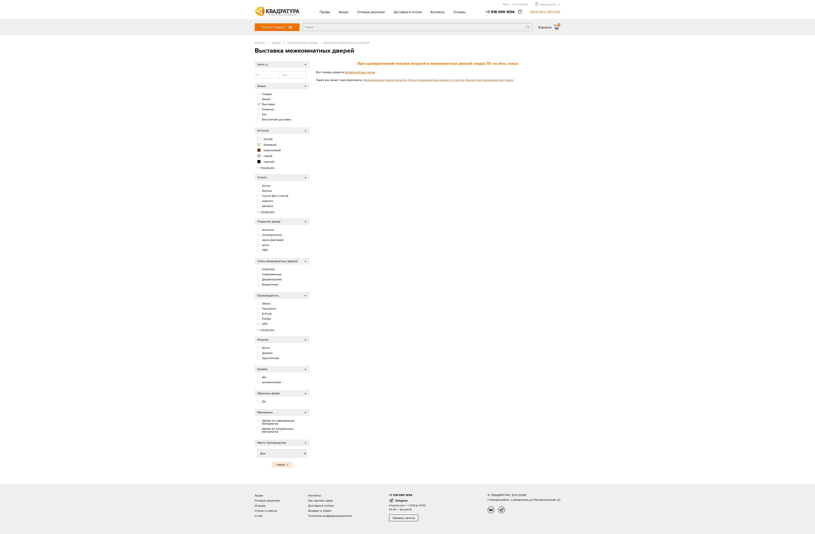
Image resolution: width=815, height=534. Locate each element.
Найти (281, 464)
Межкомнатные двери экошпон (385, 80)
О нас (259, 515)
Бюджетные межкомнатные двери (489, 80)
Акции (343, 12)
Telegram (401, 500)
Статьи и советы (266, 510)
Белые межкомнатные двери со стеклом (436, 80)
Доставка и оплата (408, 12)
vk (491, 509)
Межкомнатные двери (360, 72)
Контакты (438, 12)
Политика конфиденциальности (330, 515)
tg (501, 509)
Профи (325, 12)
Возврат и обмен (320, 510)
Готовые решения (371, 12)
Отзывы (459, 12)
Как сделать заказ (320, 500)
